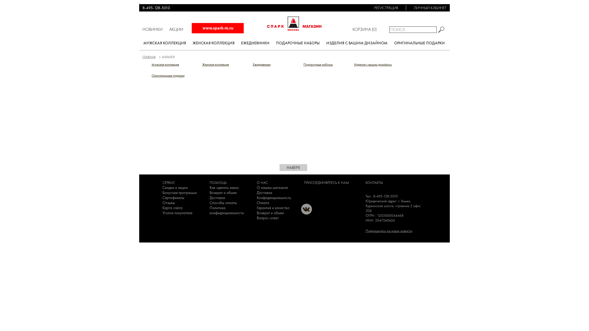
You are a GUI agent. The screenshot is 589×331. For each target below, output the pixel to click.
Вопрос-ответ (268, 217)
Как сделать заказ (224, 187)
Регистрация (386, 7)
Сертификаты (173, 197)
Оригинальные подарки (419, 43)
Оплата (263, 202)
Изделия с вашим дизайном (356, 43)
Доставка (217, 197)
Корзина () (364, 29)
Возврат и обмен (223, 192)
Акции (176, 29)
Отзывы (168, 202)
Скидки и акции (175, 187)
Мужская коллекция (164, 43)
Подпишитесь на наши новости (389, 230)
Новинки (152, 29)
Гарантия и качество (273, 207)
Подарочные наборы (298, 43)
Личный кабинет (430, 7)
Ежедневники (255, 43)
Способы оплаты (223, 202)
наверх (293, 167)
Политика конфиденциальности (227, 210)
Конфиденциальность (274, 197)
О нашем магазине (272, 187)
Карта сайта (172, 207)
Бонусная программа (179, 192)
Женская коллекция (213, 43)
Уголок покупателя (177, 212)
